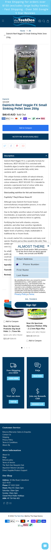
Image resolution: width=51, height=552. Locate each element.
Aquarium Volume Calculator (13, 468)
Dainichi (5, 99)
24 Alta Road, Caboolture (19, 480)
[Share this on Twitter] (4, 145)
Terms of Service (8, 462)
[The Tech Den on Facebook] (4, 504)
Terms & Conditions (9, 442)
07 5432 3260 (13, 485)
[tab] (25, 155)
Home (22, 31)
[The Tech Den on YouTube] (10, 504)
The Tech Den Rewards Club (13, 465)
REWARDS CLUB (37, 404)
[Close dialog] (48, 245)
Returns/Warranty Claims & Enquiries (16, 432)
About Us (6, 455)
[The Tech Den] (25, 21)
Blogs (4, 457)
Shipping (5, 437)
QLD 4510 (6, 483)
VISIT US (13, 402)
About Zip (6, 445)
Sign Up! (31, 305)
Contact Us (6, 434)
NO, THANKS (31, 299)
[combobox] (18, 264)
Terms (31, 294)
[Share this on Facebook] (11, 145)
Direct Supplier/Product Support (14, 470)
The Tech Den (19, 516)
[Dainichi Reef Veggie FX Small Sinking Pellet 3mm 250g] (25, 67)
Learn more (13, 378)
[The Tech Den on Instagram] (7, 504)
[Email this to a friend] (23, 145)
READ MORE (37, 376)
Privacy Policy (7, 440)
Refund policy (7, 460)
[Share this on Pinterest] (17, 145)
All (30, 31)
